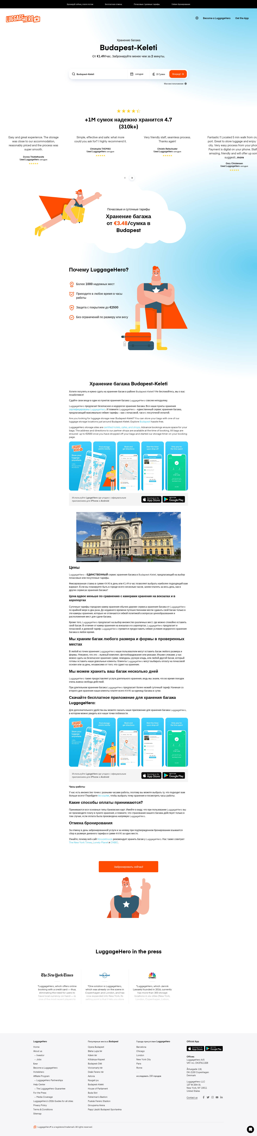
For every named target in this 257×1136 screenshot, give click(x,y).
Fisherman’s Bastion (97, 1096)
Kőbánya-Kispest (96, 1059)
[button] (250, 1129)
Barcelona (141, 1046)
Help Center (39, 1084)
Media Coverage (44, 1096)
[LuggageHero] (23, 21)
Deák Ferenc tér (96, 1071)
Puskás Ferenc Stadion (99, 1101)
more (240, 157)
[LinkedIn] (221, 1097)
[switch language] (197, 18)
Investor (40, 1055)
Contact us (192, 1097)
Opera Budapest (96, 1046)
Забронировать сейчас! (128, 867)
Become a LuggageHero (217, 18)
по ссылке (103, 795)
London (140, 1055)
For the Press (39, 1092)
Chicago (140, 1051)
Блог (35, 1063)
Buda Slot (92, 1092)
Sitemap (37, 1113)
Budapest (145, 421)
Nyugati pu (93, 1080)
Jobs (38, 1059)
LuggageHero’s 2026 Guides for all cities (53, 1101)
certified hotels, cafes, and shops (122, 427)
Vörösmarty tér (95, 1067)
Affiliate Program (41, 1076)
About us (37, 1051)
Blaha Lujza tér (95, 1051)
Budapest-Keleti (96, 1084)
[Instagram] (212, 1097)
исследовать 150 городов (148, 1075)
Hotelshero (38, 1071)
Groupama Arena (96, 1105)
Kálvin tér (92, 1055)
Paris (138, 1063)
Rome (139, 1067)
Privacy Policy (40, 1105)
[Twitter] (208, 1097)
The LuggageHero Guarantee (50, 1088)
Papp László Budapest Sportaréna (105, 1109)
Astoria (91, 1076)
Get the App (242, 18)
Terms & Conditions (43, 1109)
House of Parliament (98, 1088)
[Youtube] (217, 1097)
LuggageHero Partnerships (49, 1080)
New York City (143, 1059)
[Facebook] (203, 1097)
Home (36, 1046)
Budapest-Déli (95, 1063)
